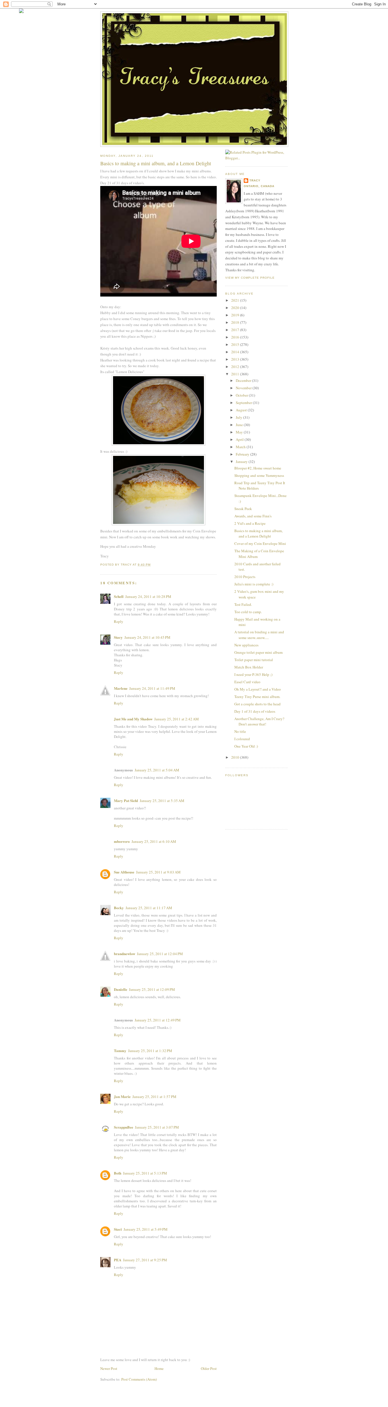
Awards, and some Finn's (253, 516)
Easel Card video (247, 681)
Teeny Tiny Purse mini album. (257, 696)
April (240, 439)
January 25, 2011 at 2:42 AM (176, 719)
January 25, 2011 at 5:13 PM (145, 1173)
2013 (235, 359)
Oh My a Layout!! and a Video (257, 689)
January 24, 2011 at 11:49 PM (152, 688)
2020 (235, 307)
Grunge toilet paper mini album (258, 652)
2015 (235, 344)
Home (159, 1368)
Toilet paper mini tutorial (253, 659)
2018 (235, 322)
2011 (235, 373)
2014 (235, 351)
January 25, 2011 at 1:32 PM (150, 1050)
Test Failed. (243, 604)
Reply (118, 621)
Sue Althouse (124, 872)
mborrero (122, 841)
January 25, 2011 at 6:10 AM (154, 841)
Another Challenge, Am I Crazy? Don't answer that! (259, 721)
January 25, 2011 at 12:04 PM (160, 953)
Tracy (254, 180)
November (244, 387)
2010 (235, 757)
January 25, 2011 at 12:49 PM (158, 1020)
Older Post (209, 1368)
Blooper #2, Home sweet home (257, 468)
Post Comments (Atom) (139, 1379)
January (242, 461)
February (243, 454)
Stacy (118, 637)
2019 (235, 315)
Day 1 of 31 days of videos (254, 711)
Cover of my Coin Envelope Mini (260, 543)
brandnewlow (124, 953)
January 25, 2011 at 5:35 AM (162, 800)
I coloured (242, 738)
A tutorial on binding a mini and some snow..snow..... (259, 634)
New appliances (246, 645)
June (240, 424)
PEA (117, 1259)
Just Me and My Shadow (133, 719)
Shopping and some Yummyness (259, 475)
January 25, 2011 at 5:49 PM (146, 1229)
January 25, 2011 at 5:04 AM (157, 770)
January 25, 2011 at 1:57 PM (154, 1096)
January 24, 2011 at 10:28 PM (148, 596)
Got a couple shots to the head (257, 703)
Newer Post (108, 1368)
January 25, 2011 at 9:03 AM (158, 872)
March (241, 446)
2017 (235, 329)
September (244, 402)
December (244, 380)
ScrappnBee (123, 1127)
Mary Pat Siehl (126, 800)
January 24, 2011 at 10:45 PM (147, 637)
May (240, 432)
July (239, 417)
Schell (119, 596)
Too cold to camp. (248, 611)
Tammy (120, 1050)
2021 (235, 300)
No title (240, 731)
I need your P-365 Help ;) (253, 674)
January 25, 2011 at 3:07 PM (157, 1127)
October (242, 395)
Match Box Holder (248, 667)
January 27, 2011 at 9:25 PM (145, 1259)
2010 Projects (244, 576)
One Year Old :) (246, 746)
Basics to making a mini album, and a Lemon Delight (258, 533)
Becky (119, 907)
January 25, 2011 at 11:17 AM (149, 907)
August (242, 409)
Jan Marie (122, 1096)
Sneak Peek (243, 508)
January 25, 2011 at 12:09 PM (152, 989)
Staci (118, 1229)
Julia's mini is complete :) (253, 584)
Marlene (121, 688)
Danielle (120, 989)
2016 (235, 337)
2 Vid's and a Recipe (250, 523)
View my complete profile (250, 277)
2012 (235, 366)
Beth (117, 1173)
